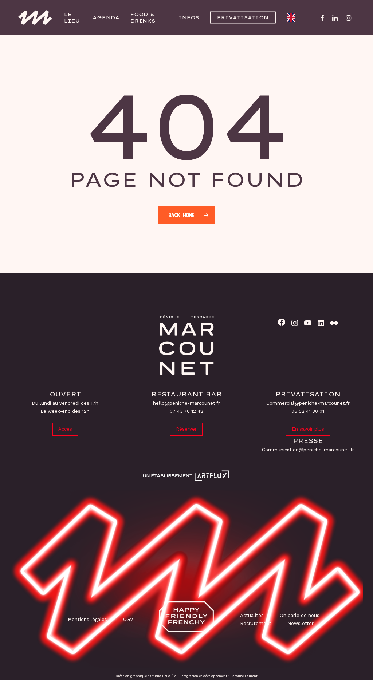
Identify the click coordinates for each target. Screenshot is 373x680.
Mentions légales (87, 619)
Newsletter (300, 623)
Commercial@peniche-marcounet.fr (308, 403)
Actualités (252, 615)
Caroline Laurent (244, 676)
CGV (128, 619)
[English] (293, 17)
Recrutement (255, 623)
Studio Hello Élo (163, 676)
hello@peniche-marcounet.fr (186, 403)
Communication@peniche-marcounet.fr (308, 449)
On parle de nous (298, 615)
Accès (65, 429)
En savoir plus (308, 429)
